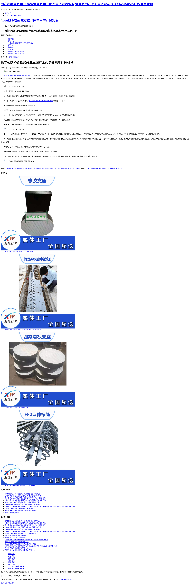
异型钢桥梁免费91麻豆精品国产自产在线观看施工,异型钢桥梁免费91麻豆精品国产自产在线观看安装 (40, 506)
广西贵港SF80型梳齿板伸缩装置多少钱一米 (20, 508)
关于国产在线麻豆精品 (16, 51)
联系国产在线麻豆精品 (13, 15)
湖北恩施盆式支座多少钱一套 (15, 537)
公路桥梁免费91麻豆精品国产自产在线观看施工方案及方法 (25, 500)
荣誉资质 (11, 560)
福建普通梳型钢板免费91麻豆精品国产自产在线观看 (23, 329)
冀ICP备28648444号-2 (67, 579)
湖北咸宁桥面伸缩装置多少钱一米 (16, 542)
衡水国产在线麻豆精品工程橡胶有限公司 (18, 75)
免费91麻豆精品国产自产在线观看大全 (21, 43)
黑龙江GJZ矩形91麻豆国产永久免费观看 (19, 251)
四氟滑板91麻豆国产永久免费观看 (41, 101)
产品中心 (11, 41)
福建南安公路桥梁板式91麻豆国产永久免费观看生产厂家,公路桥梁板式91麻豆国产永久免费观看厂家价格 (43, 168)
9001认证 (11, 49)
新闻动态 (16, 57)
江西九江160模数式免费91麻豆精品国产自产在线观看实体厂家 (26, 540)
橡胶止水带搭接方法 (12, 513)
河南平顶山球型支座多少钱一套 (16, 535)
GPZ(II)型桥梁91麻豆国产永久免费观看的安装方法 (104, 168)
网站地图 (8, 13)
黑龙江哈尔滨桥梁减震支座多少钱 (16, 548)
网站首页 (11, 39)
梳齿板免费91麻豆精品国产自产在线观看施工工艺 (22, 502)
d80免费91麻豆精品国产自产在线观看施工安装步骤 (22, 504)
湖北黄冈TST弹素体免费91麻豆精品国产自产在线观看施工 (25, 498)
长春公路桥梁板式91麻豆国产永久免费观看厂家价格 (23, 496)
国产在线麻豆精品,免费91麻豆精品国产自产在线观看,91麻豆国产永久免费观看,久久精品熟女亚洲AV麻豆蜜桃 (77, 4)
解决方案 (11, 564)
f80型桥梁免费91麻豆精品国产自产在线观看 (20, 485)
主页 (10, 57)
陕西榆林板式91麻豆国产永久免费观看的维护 (20, 510)
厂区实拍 (11, 45)
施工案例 (11, 47)
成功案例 (11, 558)
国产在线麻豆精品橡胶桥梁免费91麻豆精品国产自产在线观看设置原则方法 (31, 546)
